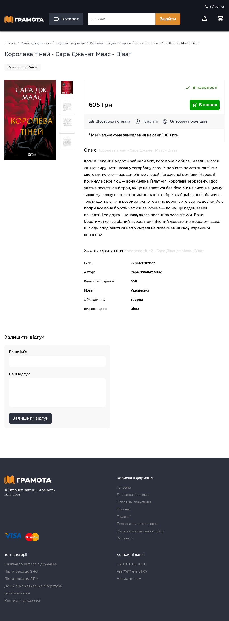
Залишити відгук (30, 418)
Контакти (125, 538)
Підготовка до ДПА (21, 578)
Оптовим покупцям (188, 121)
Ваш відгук (19, 374)
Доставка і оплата (113, 121)
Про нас (124, 509)
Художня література (70, 43)
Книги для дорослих (36, 43)
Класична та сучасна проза (110, 43)
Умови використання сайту (140, 531)
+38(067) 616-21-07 (132, 571)
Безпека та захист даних (138, 524)
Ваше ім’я (18, 352)
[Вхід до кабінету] (205, 19)
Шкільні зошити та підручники (30, 564)
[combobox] (121, 19)
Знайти (168, 18)
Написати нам (129, 578)
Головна (10, 43)
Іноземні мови (17, 593)
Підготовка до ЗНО (21, 571)
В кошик (208, 104)
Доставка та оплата (134, 494)
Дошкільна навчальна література (33, 586)
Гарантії (150, 121)
